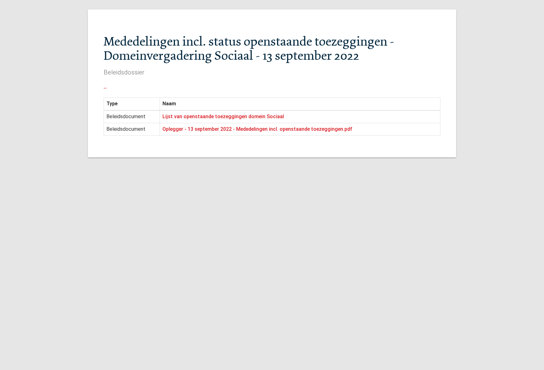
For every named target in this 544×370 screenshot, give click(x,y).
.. (105, 86)
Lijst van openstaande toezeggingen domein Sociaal (223, 116)
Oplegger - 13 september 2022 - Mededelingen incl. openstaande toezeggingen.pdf (257, 129)
